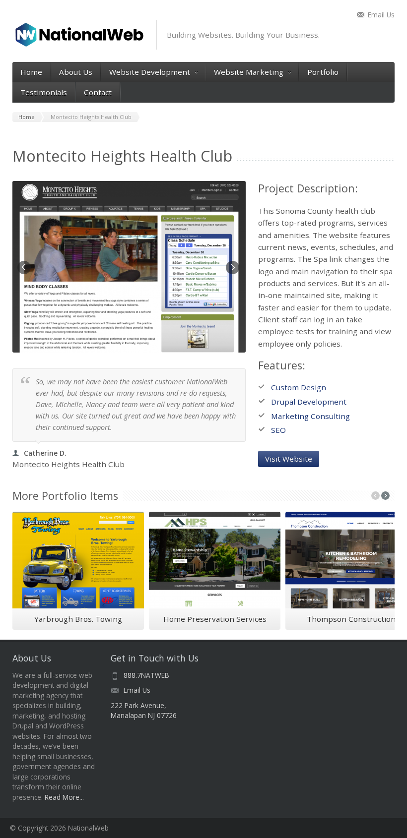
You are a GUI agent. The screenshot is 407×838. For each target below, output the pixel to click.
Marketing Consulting (310, 416)
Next (233, 268)
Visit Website (288, 459)
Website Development (149, 72)
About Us (75, 72)
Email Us (381, 14)
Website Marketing (248, 72)
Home (31, 72)
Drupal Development (308, 402)
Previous (24, 268)
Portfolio (323, 72)
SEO (278, 430)
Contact (98, 92)
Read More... (64, 797)
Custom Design (298, 387)
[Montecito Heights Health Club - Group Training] (129, 267)
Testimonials (43, 92)
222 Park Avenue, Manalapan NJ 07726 (144, 710)
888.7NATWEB (146, 675)
